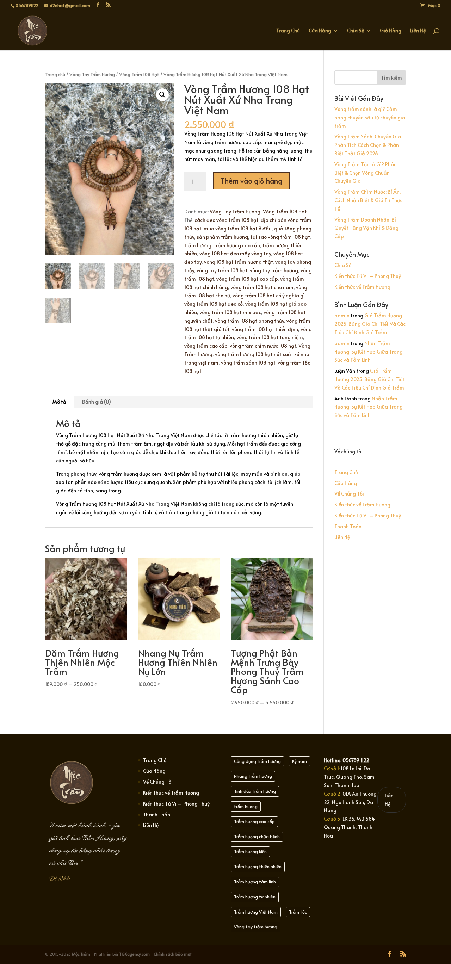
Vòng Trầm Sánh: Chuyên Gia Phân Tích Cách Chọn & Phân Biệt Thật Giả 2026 (367, 145)
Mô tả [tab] (59, 401)
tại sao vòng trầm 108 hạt (280, 237)
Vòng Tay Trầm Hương (92, 74)
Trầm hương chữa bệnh (257, 836)
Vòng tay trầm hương (255, 926)
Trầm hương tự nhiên (255, 897)
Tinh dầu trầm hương (255, 791)
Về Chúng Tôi (349, 493)
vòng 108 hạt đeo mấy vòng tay (235, 253)
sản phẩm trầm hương (222, 237)
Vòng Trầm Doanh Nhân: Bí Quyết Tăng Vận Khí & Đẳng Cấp (366, 228)
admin (342, 315)
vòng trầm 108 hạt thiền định (265, 329)
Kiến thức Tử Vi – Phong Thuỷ (367, 276)
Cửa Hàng (320, 31)
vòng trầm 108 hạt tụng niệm (269, 337)
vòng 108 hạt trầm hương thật (238, 262)
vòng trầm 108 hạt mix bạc (230, 312)
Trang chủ (55, 74)
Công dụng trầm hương (257, 761)
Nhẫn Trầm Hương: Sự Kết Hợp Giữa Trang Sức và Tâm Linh (368, 351)
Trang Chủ (288, 31)
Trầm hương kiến (250, 851)
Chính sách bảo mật (172, 954)
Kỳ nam (299, 761)
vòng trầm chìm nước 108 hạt (263, 345)
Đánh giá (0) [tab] (96, 401)
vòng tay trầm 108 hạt (222, 270)
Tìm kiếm (391, 77)
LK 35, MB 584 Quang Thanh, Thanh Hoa (349, 827)
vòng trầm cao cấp (205, 345)
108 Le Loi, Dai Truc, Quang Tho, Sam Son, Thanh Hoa (349, 777)
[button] (162, 94)
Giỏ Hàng (390, 31)
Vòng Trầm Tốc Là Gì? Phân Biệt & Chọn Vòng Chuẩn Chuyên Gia (365, 173)
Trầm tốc (298, 912)
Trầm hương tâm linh (255, 881)
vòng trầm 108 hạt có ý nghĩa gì (268, 295)
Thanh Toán (348, 526)
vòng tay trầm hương (274, 270)
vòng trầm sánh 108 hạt (248, 362)
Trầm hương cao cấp (254, 821)
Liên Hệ (418, 31)
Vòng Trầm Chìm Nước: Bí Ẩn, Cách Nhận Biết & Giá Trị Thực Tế (368, 200)
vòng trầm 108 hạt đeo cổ (213, 303)
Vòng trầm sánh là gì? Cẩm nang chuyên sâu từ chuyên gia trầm (369, 117)
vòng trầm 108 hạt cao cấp (247, 278)
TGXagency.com (135, 954)
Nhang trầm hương (253, 776)
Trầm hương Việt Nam (256, 912)
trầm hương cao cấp (237, 245)
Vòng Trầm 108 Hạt (139, 74)
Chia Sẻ (355, 31)
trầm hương (197, 245)
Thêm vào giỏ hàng (251, 181)
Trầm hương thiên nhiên (258, 866)
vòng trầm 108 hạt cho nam (262, 287)
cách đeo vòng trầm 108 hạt (226, 220)
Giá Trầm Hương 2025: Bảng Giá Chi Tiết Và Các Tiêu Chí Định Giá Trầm (370, 324)
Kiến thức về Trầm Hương (362, 287)
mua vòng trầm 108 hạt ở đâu (238, 228)
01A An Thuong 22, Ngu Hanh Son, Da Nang (350, 802)
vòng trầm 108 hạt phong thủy (249, 320)
